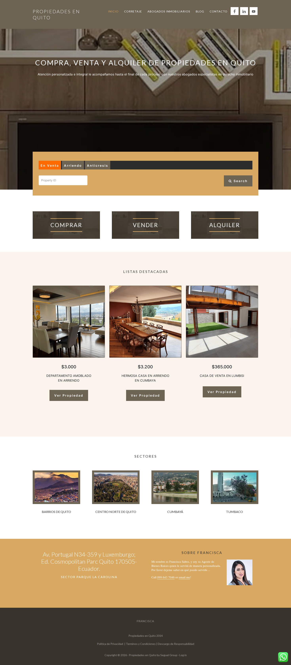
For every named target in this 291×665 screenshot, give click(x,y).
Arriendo (73, 165)
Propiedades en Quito (142, 655)
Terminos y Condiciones (141, 643)
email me (184, 577)
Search (240, 181)
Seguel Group (168, 655)
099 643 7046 (166, 577)
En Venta (50, 165)
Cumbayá (175, 512)
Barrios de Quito (56, 512)
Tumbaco (234, 512)
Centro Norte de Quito (115, 512)
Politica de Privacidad (110, 643)
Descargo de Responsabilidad (176, 643)
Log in (183, 655)
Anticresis (97, 165)
